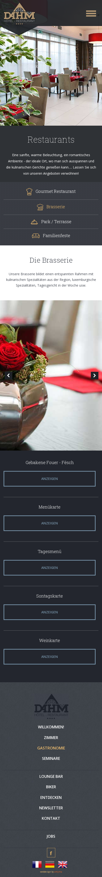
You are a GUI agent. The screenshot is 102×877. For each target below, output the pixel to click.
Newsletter (51, 808)
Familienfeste (56, 235)
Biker (51, 786)
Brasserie (55, 206)
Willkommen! (51, 727)
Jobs (51, 836)
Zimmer (51, 737)
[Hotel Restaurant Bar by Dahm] (52, 14)
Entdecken (51, 797)
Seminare (51, 758)
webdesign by (51, 871)
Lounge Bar (51, 776)
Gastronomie (51, 748)
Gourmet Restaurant (56, 191)
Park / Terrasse (56, 221)
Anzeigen (49, 478)
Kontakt (51, 818)
